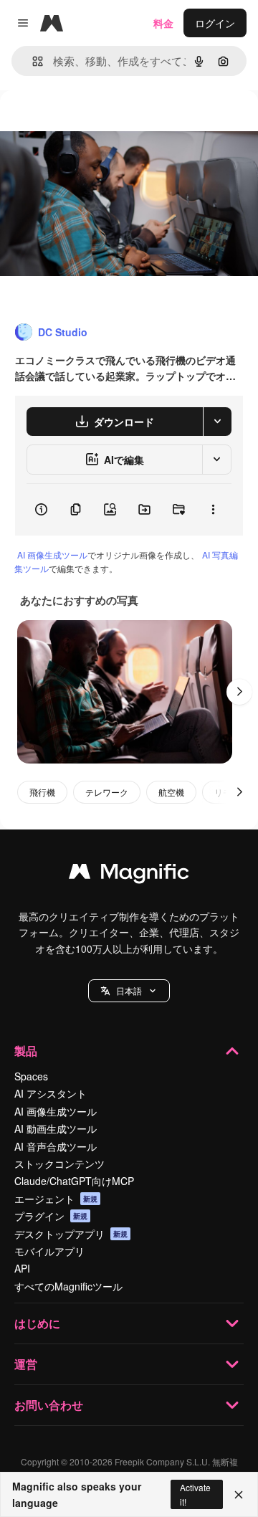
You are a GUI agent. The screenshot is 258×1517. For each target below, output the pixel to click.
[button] (129, 990)
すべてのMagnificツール (68, 1286)
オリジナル (98, 122)
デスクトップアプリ (71, 1234)
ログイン (215, 23)
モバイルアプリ (49, 1251)
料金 (163, 23)
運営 (25, 1364)
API (22, 1268)
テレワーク (106, 792)
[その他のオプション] (213, 509)
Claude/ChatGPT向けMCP (74, 1181)
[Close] (238, 1494)
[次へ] (239, 692)
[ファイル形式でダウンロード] (217, 421)
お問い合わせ (48, 1405)
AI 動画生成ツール (55, 1128)
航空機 (171, 792)
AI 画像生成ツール (52, 554)
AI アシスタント (50, 1093)
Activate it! (195, 1494)
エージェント (55, 1199)
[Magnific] (129, 874)
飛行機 (42, 792)
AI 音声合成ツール (55, 1146)
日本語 (129, 990)
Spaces (31, 1076)
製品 (25, 1050)
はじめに (37, 1323)
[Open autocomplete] (32, 61)
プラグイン (50, 1216)
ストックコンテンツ (59, 1163)
